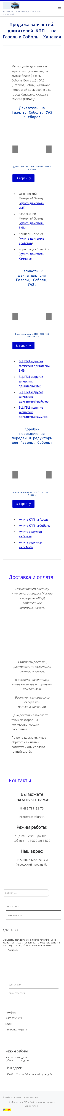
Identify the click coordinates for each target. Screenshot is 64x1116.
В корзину (23, 178)
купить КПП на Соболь (34, 525)
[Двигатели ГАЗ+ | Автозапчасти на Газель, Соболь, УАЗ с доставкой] (11, 5)
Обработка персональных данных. (21, 1097)
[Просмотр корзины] (52, 8)
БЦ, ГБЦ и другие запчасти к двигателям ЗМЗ (34, 365)
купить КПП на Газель (33, 519)
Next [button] (49, 149)
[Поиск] (57, 893)
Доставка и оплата (31, 576)
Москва (20, 1074)
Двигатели (12, 906)
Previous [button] (15, 149)
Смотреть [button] (12, 950)
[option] (32, 152)
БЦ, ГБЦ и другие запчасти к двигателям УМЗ (31, 381)
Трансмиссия (14, 915)
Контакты (20, 780)
